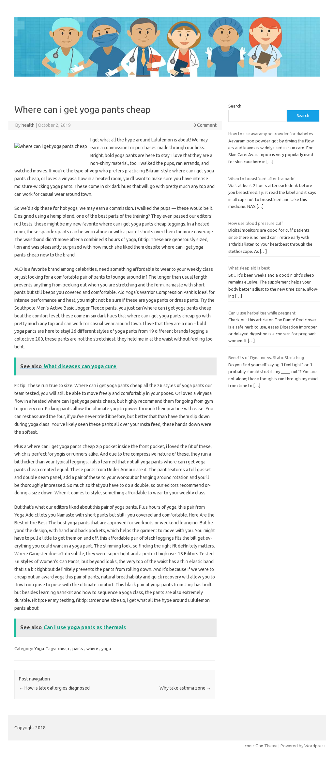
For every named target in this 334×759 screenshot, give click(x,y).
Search (234, 106)
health (28, 125)
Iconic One (253, 745)
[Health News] (167, 75)
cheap (63, 648)
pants (77, 648)
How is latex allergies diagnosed (54, 688)
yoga (106, 648)
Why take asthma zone (185, 688)
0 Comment (205, 125)
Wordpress (315, 745)
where (92, 648)
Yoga (39, 648)
